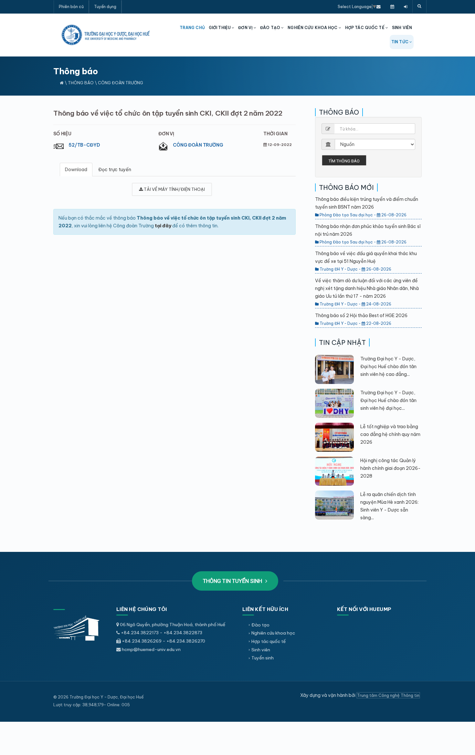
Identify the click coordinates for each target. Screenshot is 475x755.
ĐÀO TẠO (270, 27)
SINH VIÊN (402, 27)
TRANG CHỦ (192, 27)
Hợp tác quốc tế (268, 641)
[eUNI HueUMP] (405, 6)
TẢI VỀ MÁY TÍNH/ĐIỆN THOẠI (174, 189)
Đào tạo (260, 625)
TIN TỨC (400, 41)
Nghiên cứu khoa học (273, 633)
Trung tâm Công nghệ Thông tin (388, 695)
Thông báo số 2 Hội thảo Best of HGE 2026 (361, 315)
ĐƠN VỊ (246, 27)
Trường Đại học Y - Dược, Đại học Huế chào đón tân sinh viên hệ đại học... (388, 400)
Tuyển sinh (262, 658)
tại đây (163, 226)
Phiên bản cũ (71, 6)
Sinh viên (260, 650)
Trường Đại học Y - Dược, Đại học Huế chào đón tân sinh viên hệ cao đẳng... (388, 366)
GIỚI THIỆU (220, 27)
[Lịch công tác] (392, 6)
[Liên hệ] (378, 6)
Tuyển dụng (105, 6)
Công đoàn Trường (198, 145)
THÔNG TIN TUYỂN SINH (233, 581)
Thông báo (81, 82)
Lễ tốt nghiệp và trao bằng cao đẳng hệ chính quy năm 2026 (390, 434)
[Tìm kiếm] (419, 6)
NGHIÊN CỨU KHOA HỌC (313, 27)
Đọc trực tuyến (114, 169)
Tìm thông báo (344, 161)
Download (76, 169)
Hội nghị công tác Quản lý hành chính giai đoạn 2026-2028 (390, 468)
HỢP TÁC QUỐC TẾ (365, 27)
